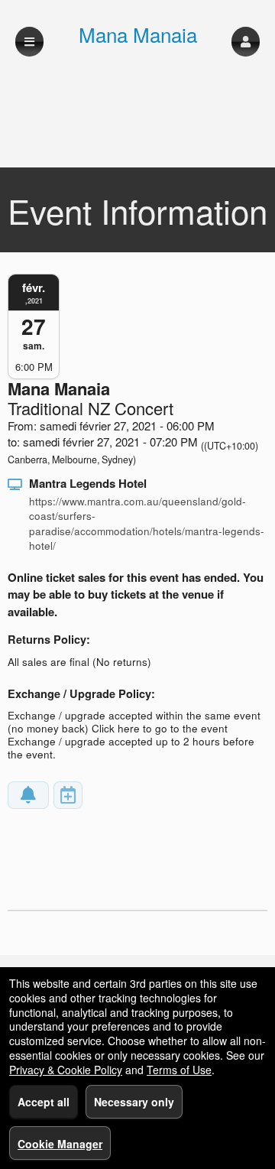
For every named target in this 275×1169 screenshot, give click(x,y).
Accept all (44, 1101)
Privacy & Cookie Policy (65, 1069)
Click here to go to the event (160, 728)
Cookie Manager (60, 1143)
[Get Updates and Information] (28, 795)
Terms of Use (179, 1069)
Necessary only (134, 1101)
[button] (245, 42)
